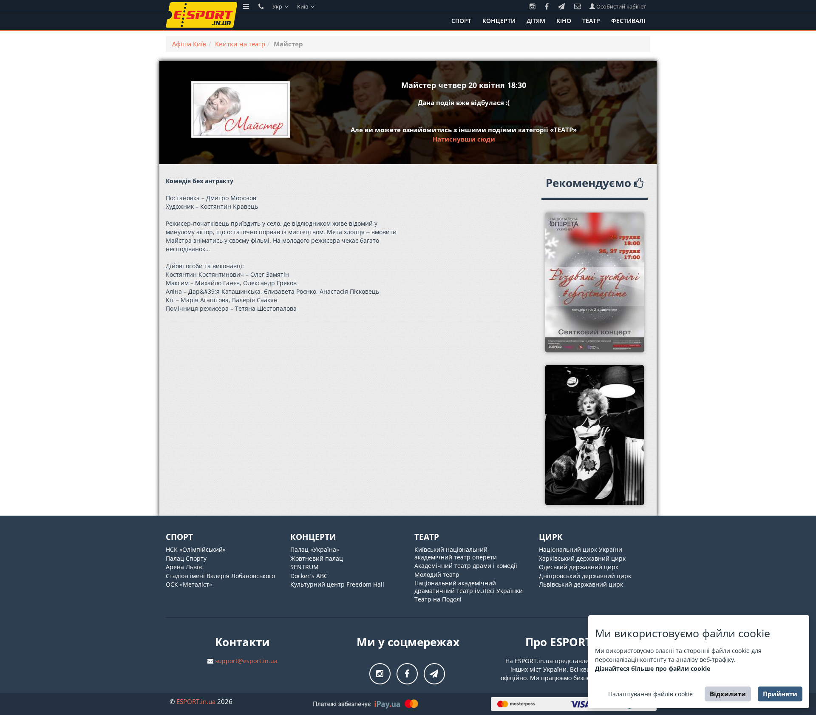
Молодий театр (436, 574)
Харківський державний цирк (582, 558)
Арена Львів (184, 567)
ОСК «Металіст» (189, 584)
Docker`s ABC (309, 576)
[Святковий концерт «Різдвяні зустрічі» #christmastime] (594, 282)
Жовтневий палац (316, 558)
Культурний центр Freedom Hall (337, 584)
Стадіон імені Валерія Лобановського (220, 576)
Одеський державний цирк (578, 567)
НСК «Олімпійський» (196, 549)
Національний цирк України (580, 549)
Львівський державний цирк (581, 584)
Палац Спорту (186, 558)
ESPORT (195, 701)
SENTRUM (304, 567)
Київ (303, 6)
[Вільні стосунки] (594, 435)
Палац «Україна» (314, 549)
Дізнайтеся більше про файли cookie (652, 668)
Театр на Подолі (438, 599)
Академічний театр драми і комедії (465, 566)
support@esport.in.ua (246, 661)
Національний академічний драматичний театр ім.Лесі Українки (468, 587)
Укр (277, 6)
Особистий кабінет (620, 6)
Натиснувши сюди (464, 139)
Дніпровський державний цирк (585, 576)
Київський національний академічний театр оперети (455, 553)
